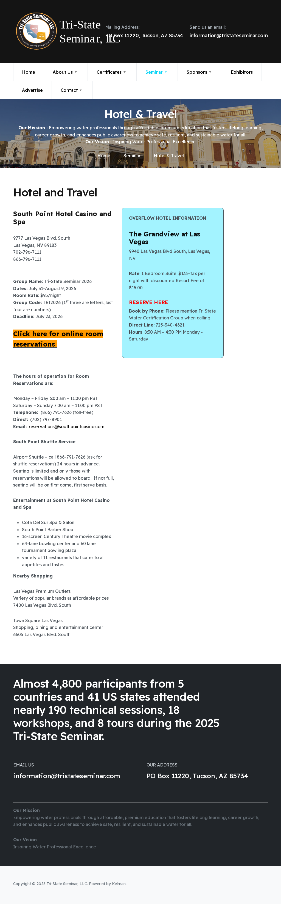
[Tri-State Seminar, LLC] (42, 31)
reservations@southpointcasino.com (66, 426)
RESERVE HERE (148, 302)
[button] (66, 72)
